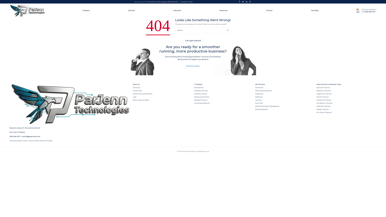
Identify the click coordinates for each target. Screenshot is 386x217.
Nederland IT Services (324, 106)
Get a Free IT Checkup (17, 132)
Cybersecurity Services (201, 97)
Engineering (259, 94)
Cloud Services (199, 88)
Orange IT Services (323, 109)
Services (131, 10)
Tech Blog (314, 10)
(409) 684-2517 (173, 2)
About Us (136, 84)
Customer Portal (186, 2)
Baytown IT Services (323, 88)
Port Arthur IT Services (324, 112)
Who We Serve (260, 84)
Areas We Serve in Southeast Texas (329, 84)
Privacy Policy (137, 91)
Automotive (259, 88)
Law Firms (258, 100)
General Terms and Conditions (142, 94)
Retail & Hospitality (261, 109)
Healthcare (259, 97)
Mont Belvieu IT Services (324, 103)
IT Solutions (198, 84)
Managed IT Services (200, 100)
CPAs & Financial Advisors (263, 91)
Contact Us (136, 88)
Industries (177, 10)
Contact (269, 10)
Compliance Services (201, 91)
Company (86, 10)
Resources (223, 10)
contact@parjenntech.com (31, 136)
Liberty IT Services (323, 97)
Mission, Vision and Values (141, 100)
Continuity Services (200, 94)
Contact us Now (193, 66)
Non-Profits (259, 103)
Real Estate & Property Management (267, 106)
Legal (134, 97)
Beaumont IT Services (324, 91)
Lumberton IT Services (324, 100)
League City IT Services (324, 94)
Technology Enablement (202, 103)
